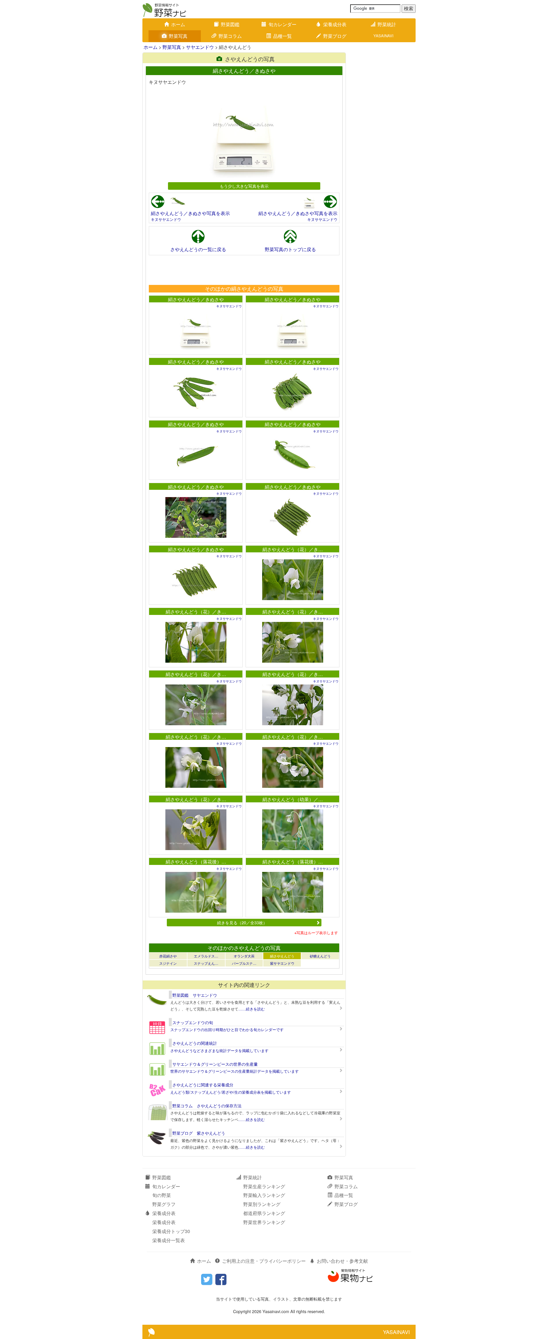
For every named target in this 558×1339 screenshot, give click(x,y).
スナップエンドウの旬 (192, 1022)
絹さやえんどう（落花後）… (196, 861)
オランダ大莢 (244, 955)
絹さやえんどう (282, 955)
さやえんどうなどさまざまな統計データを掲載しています (219, 1050)
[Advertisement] (244, 270)
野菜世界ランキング (264, 1222)
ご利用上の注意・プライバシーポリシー (264, 1261)
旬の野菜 (161, 1195)
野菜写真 (178, 36)
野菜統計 (387, 24)
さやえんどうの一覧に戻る (198, 249)
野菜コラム (230, 36)
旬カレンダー (282, 24)
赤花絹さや (168, 955)
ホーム (178, 24)
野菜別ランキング (261, 1204)
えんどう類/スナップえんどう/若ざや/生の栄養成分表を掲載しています (230, 1092)
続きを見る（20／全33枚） (242, 922)
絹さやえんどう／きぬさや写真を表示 (190, 213)
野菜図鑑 (230, 24)
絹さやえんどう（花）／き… (292, 549)
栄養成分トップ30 (171, 1231)
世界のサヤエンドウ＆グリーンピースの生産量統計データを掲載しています (234, 1071)
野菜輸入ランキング (264, 1195)
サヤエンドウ (200, 47)
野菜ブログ (334, 36)
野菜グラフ (164, 1204)
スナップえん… (206, 963)
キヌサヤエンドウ (166, 219)
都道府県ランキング (264, 1213)
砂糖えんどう (320, 955)
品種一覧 (282, 36)
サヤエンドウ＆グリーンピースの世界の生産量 (215, 1064)
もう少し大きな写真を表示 (244, 186)
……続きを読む (251, 1009)
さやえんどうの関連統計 (194, 1043)
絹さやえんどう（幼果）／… (292, 799)
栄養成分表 (334, 24)
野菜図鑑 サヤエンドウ (194, 995)
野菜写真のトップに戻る (290, 249)
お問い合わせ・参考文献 (342, 1261)
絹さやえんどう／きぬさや (196, 299)
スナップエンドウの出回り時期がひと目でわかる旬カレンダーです (227, 1029)
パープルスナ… (244, 963)
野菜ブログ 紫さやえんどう (198, 1133)
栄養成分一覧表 (168, 1240)
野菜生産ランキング (264, 1186)
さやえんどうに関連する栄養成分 (202, 1085)
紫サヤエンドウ (282, 963)
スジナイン (168, 963)
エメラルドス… (206, 955)
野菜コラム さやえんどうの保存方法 (207, 1106)
